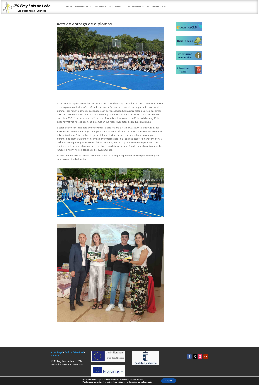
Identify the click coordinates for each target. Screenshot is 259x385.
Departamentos (135, 7)
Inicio (69, 7)
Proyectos (157, 7)
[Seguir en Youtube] (205, 356)
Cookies (55, 355)
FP (148, 7)
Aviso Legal (57, 352)
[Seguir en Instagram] (200, 356)
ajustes (149, 382)
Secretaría (100, 7)
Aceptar (168, 380)
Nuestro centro (83, 7)
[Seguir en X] (195, 356)
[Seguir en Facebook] (189, 356)
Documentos (116, 7)
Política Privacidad (74, 352)
